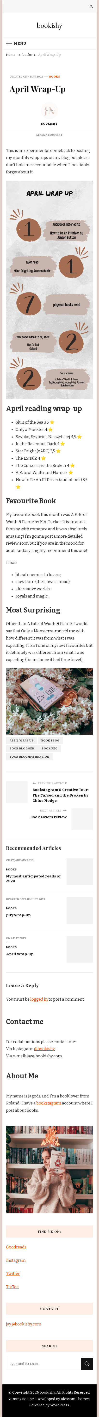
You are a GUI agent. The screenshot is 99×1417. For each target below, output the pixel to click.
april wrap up (22, 740)
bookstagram (49, 1103)
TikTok (12, 1286)
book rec (49, 748)
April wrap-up (19, 954)
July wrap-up (18, 915)
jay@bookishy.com (23, 1324)
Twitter (13, 1273)
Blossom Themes (75, 1399)
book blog (50, 740)
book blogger (22, 748)
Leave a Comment (49, 134)
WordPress (59, 1405)
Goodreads (16, 1247)
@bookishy (44, 1048)
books (54, 76)
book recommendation (30, 756)
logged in (39, 999)
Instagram (16, 1260)
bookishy (49, 25)
